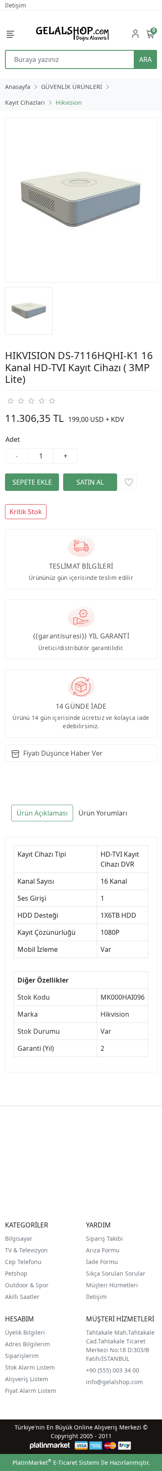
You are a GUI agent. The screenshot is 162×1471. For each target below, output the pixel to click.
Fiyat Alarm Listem (30, 1391)
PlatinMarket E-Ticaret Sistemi (55, 1462)
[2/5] (15, 401)
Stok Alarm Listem (30, 1367)
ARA (145, 59)
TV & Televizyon (26, 1250)
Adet (12, 439)
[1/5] (10, 401)
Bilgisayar (18, 1238)
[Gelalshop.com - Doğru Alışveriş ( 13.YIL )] (71, 33)
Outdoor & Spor (27, 1285)
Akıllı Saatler (22, 1297)
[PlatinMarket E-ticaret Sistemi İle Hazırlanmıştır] (50, 1445)
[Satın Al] (90, 482)
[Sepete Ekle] (32, 482)
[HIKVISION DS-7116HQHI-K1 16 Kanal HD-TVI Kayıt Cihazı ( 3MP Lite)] (81, 200)
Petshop (16, 1273)
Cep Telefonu (23, 1262)
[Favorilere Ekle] (128, 482)
